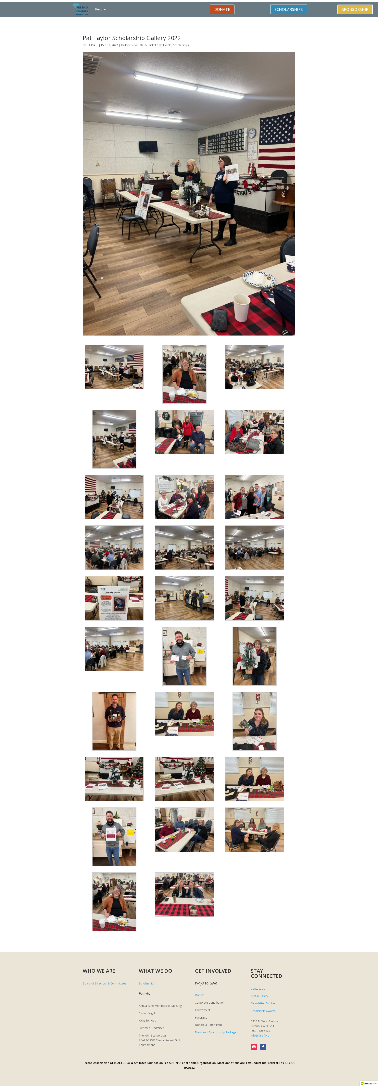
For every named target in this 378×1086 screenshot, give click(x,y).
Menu (98, 9)
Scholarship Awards (263, 1011)
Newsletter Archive (263, 1003)
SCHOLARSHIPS (288, 9)
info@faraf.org (260, 1035)
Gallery (125, 45)
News (135, 45)
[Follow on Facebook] (263, 1047)
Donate (200, 995)
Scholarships (181, 45)
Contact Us (258, 988)
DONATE (222, 9)
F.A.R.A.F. (92, 45)
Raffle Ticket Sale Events (155, 45)
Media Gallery (259, 996)
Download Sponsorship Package (215, 1032)
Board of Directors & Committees (104, 983)
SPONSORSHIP (355, 9)
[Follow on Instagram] (254, 1047)
